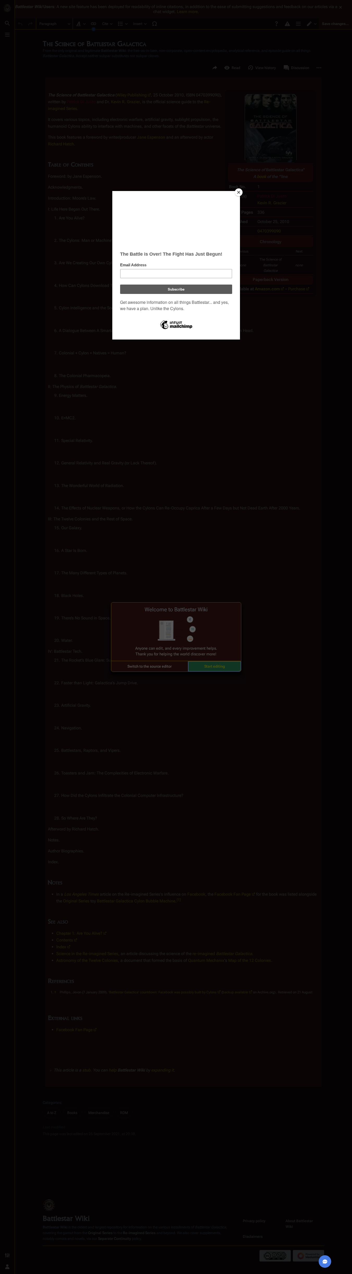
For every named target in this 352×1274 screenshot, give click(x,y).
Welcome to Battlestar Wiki (176, 609)
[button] (149, 666)
